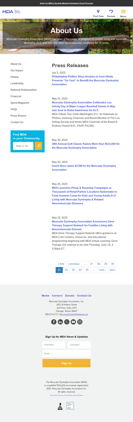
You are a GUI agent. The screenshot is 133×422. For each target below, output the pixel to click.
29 (105, 264)
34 (80, 270)
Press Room (18, 115)
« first (61, 264)
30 (112, 264)
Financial (16, 96)
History (15, 77)
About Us (16, 64)
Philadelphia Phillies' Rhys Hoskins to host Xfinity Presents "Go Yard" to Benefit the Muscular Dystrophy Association (85, 80)
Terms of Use (63, 395)
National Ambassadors (24, 89)
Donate (111, 16)
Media (45, 295)
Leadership (17, 83)
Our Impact (17, 70)
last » (113, 270)
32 (66, 270)
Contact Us (17, 122)
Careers (57, 295)
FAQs (14, 109)
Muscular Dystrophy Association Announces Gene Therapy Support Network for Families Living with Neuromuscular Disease (83, 225)
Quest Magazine (20, 102)
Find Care (98, 16)
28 (98, 264)
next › (102, 270)
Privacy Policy (54, 395)
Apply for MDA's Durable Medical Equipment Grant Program (66, 3)
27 (91, 264)
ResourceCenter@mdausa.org (74, 314)
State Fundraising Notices (76, 395)
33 (73, 270)
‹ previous (73, 264)
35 (87, 270)
